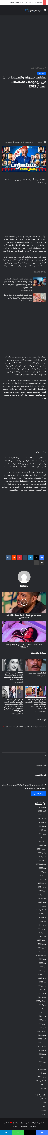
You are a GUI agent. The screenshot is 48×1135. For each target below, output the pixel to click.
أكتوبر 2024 (42, 856)
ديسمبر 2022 (41, 940)
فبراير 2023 (42, 932)
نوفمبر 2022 (42, 944)
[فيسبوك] (41, 557)
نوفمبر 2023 (42, 898)
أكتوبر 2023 (42, 902)
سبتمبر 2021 (42, 997)
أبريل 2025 (42, 834)
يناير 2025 (42, 845)
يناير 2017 (43, 1088)
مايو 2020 (42, 1058)
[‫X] (36, 557)
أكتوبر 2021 (42, 993)
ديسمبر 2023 (41, 894)
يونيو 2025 (42, 826)
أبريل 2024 (42, 879)
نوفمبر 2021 (42, 989)
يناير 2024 (42, 891)
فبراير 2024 (42, 887)
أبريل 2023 (42, 925)
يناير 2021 (43, 1027)
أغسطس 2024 (41, 864)
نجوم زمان (42, 1114)
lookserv (40, 142)
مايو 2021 (43, 1012)
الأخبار (44, 1102)
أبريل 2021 (42, 1016)
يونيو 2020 (42, 1054)
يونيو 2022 (42, 963)
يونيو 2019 (42, 1084)
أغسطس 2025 (41, 818)
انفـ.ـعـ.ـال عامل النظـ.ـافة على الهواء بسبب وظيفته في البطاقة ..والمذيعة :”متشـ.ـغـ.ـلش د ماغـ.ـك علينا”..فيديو (35, 704)
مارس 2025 (42, 837)
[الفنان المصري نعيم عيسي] (35, 665)
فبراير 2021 (42, 1024)
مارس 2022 (42, 974)
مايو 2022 (42, 967)
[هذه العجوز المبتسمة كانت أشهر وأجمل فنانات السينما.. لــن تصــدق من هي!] (39, 297)
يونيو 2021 (42, 1008)
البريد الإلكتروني (40, 765)
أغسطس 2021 (41, 1001)
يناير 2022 (42, 982)
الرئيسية (42, 68)
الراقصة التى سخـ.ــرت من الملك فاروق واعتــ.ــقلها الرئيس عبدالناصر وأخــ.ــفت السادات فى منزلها (13, 676)
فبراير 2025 (42, 841)
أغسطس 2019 (41, 1081)
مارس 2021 (42, 1020)
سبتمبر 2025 (42, 815)
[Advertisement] (24, 41)
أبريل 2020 (42, 1062)
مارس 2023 (42, 929)
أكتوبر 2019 (42, 1073)
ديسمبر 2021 (42, 986)
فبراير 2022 (42, 978)
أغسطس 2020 (41, 1046)
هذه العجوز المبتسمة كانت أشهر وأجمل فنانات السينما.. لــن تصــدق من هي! (18, 297)
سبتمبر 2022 (42, 951)
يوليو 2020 (42, 1050)
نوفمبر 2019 (42, 1069)
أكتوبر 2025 (42, 811)
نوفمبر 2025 (42, 807)
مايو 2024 (42, 875)
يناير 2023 (42, 936)
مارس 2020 (42, 1065)
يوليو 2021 (42, 1005)
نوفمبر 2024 (42, 853)
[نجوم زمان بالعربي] (33, 9)
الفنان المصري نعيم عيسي (37, 673)
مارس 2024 (42, 883)
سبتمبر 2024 (42, 860)
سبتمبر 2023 (42, 906)
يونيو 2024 (42, 872)
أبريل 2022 (42, 970)
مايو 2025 (42, 830)
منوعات (43, 1110)
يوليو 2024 (42, 868)
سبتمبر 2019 (42, 1077)
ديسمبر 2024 (41, 849)
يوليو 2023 (42, 913)
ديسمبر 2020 (41, 1031)
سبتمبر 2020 (42, 1043)
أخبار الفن (34, 68)
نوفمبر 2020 (42, 1035)
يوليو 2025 (42, 822)
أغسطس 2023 (41, 910)
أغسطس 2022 (41, 955)
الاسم (43, 755)
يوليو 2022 (42, 959)
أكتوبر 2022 (42, 948)
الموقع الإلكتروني (40, 775)
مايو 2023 (42, 921)
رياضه (44, 1106)
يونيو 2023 (42, 917)
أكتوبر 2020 (42, 1039)
